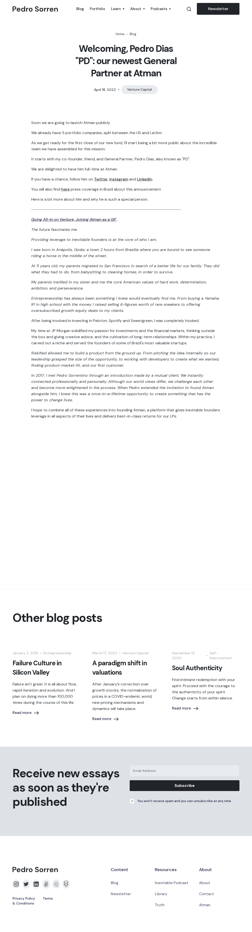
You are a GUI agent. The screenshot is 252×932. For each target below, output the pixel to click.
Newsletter (218, 8)
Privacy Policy (24, 898)
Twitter (101, 179)
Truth (160, 905)
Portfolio (97, 8)
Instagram (118, 179)
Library (161, 893)
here (65, 189)
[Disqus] (126, 501)
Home (120, 34)
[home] (43, 9)
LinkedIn (144, 179)
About (204, 882)
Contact (206, 893)
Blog (80, 8)
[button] (117, 9)
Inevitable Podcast (171, 882)
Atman (204, 905)
